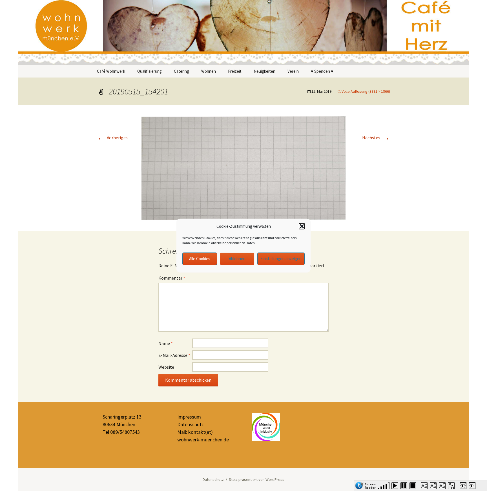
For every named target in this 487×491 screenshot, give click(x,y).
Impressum (189, 416)
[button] (302, 226)
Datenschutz (190, 424)
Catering (181, 71)
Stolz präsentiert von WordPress (256, 479)
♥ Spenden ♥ (322, 71)
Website (166, 367)
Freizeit (235, 71)
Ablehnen (237, 258)
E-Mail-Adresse (174, 355)
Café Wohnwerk (111, 71)
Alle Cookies (199, 258)
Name (165, 343)
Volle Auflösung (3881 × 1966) (366, 91)
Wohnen (208, 71)
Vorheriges (112, 137)
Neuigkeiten (264, 71)
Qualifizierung (149, 71)
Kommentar (171, 278)
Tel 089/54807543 (121, 432)
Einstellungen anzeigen (281, 258)
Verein (293, 71)
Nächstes (376, 137)
